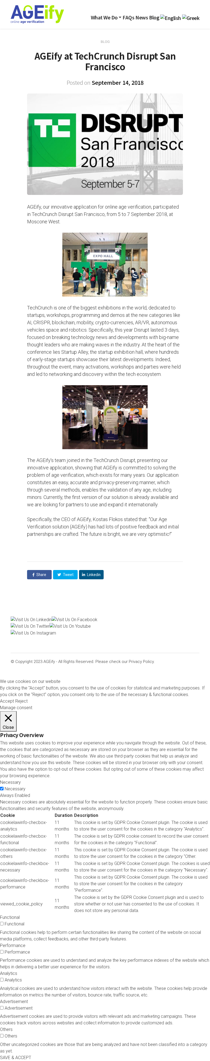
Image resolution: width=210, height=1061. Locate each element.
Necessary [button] (10, 782)
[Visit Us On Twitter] (30, 626)
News (141, 17)
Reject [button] (21, 701)
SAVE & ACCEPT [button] (15, 1057)
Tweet (68, 574)
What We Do (104, 17)
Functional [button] (10, 917)
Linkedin (93, 574)
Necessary (15, 788)
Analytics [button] (8, 973)
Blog (154, 17)
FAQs (128, 17)
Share (41, 574)
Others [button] (6, 1029)
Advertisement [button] (14, 1001)
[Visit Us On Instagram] (33, 632)
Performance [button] (12, 945)
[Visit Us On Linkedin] (31, 619)
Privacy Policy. (142, 661)
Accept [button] (7, 701)
